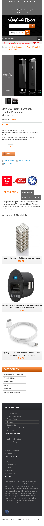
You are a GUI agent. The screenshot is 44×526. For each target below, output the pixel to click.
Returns (9, 468)
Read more (34, 503)
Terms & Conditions (13, 431)
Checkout (19, 12)
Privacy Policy (12, 419)
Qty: (3, 146)
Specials (10, 471)
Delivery (10, 448)
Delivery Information (14, 416)
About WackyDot (13, 413)
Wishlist (23, 10)
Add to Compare (24, 161)
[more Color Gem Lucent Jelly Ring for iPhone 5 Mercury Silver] (8, 101)
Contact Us (11, 454)
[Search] (32, 26)
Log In (27, 12)
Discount (10, 422)
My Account (14, 10)
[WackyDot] (22, 18)
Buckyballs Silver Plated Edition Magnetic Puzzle (22, 258)
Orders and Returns (22, 519)
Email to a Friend (9, 164)
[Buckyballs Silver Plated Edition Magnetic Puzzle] (22, 238)
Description (11, 192)
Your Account (11, 445)
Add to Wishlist (9, 161)
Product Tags (30, 197)
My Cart (31, 10)
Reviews (27, 192)
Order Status (11, 465)
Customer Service (13, 425)
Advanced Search (8, 519)
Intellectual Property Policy (16, 428)
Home (4, 47)
